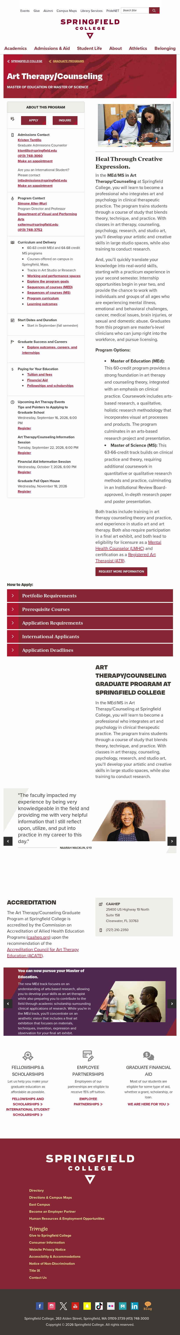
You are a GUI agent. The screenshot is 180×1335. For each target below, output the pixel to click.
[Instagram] (51, 1305)
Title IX (34, 1270)
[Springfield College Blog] (148, 1305)
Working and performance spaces (54, 275)
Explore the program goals (48, 281)
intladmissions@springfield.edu (42, 180)
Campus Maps (67, 10)
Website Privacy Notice (47, 1249)
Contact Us (38, 1277)
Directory (36, 1190)
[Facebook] (39, 1305)
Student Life (89, 48)
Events (25, 10)
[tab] (90, 595)
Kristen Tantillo (29, 139)
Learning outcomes (42, 303)
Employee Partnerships (87, 1101)
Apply (33, 120)
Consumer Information (47, 1242)
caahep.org (38, 937)
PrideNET (112, 10)
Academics (15, 48)
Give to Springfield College (50, 1235)
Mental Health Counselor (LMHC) (128, 545)
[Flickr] (111, 1305)
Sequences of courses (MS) (48, 292)
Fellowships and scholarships (50, 385)
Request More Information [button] (121, 571)
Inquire (65, 120)
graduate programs (68, 61)
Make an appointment (35, 161)
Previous (8, 841)
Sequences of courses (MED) (50, 287)
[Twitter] (63, 1305)
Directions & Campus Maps (50, 1197)
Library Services (92, 10)
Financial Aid (37, 380)
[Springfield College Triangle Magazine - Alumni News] (38, 1225)
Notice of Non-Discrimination (52, 1263)
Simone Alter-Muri (32, 203)
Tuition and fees (39, 374)
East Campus (39, 1204)
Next (171, 841)
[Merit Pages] (122, 1305)
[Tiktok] (99, 1305)
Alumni (48, 10)
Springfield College (26, 61)
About (115, 48)
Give (37, 10)
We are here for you (147, 1104)
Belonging (165, 48)
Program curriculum (43, 298)
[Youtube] (75, 1305)
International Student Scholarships (28, 1112)
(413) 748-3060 (30, 155)
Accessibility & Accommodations (55, 1256)
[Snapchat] (87, 1305)
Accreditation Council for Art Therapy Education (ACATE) (43, 952)
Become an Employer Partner (52, 1211)
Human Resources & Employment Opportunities (66, 1218)
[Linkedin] (134, 1305)
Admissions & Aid (52, 48)
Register (24, 428)
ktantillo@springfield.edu (37, 150)
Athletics (138, 48)
